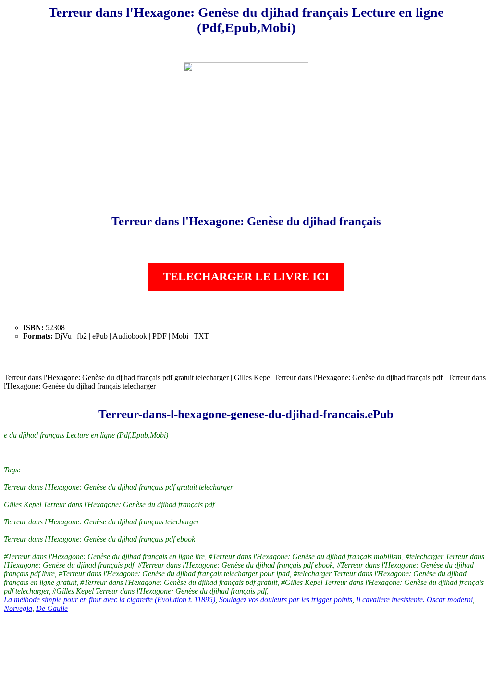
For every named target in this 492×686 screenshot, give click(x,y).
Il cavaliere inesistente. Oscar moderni (414, 600)
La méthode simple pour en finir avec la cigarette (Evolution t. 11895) (109, 600)
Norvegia (18, 608)
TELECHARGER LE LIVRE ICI (246, 276)
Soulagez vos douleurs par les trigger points (285, 600)
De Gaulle (52, 608)
